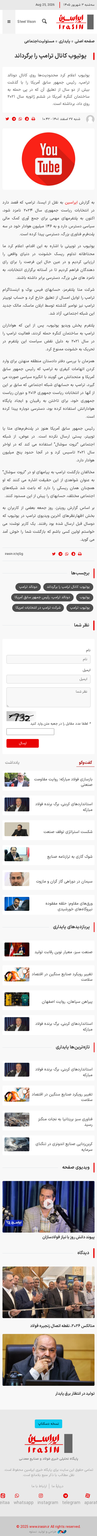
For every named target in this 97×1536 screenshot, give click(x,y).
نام (88, 650)
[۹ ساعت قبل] (16, 804)
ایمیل (87, 670)
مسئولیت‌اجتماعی (39, 41)
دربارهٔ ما (57, 1486)
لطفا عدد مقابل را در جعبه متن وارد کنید (60, 723)
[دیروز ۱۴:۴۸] (16, 974)
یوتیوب (85, 597)
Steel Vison (26, 22)
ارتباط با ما (39, 1486)
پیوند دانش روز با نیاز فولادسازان (68, 1237)
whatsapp (24, 1503)
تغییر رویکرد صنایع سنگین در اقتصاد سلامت (62, 977)
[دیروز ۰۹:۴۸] (16, 1119)
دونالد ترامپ (28, 587)
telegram (71, 1503)
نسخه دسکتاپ (48, 1423)
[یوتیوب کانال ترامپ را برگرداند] (48, 159)
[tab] (85, 763)
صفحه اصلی (85, 41)
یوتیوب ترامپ (80, 607)
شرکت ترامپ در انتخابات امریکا (38, 607)
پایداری (64, 41)
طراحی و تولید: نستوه (42, 1532)
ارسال (23, 743)
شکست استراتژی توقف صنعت (68, 832)
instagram (48, 1503)
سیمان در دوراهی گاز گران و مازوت (64, 882)
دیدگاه (83, 1253)
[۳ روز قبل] (16, 949)
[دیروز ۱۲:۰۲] (16, 854)
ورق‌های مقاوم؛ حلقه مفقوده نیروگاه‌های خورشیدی (69, 906)
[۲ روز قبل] (16, 879)
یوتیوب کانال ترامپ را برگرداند (68, 587)
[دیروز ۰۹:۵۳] (48, 1207)
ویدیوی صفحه (76, 1167)
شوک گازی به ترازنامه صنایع (70, 857)
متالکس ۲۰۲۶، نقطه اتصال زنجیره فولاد (62, 1326)
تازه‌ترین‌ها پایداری (73, 1047)
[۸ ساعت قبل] (16, 780)
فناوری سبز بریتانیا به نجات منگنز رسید (65, 1122)
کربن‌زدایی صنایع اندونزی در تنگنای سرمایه (64, 1146)
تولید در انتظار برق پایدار (75, 1394)
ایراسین (75, 22)
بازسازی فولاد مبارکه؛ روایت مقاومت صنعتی (63, 782)
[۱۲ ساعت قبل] (16, 829)
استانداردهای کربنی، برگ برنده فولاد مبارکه (64, 807)
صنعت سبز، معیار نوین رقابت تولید (64, 952)
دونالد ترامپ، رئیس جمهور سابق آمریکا (42, 597)
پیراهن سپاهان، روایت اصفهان (67, 1002)
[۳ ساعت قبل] (48, 1292)
